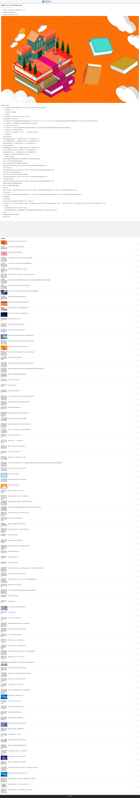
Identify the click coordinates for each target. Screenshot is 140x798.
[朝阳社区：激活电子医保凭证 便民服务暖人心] (70, 447)
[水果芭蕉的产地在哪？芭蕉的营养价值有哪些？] (70, 630)
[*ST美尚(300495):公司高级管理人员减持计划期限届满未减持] (70, 264)
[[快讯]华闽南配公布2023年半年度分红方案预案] (70, 420)
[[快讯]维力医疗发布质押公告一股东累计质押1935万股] (70, 530)
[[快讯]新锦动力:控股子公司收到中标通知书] (70, 325)
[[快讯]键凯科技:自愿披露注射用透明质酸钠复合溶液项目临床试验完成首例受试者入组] (70, 508)
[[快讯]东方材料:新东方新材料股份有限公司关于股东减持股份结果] (70, 336)
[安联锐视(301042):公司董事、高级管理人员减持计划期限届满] (70, 259)
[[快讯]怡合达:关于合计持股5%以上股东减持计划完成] (70, 314)
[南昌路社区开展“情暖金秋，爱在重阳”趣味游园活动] (70, 309)
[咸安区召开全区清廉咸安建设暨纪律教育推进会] (70, 375)
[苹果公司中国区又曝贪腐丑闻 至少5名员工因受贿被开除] (70, 691)
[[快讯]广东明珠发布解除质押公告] (70, 408)
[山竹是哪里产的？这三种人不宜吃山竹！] (70, 685)
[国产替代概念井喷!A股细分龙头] (70, 392)
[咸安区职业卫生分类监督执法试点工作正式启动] (70, 724)
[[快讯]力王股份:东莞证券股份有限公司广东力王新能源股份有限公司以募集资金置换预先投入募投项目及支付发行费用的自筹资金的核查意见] (70, 464)
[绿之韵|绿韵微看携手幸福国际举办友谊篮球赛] (70, 741)
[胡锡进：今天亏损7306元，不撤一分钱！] (70, 492)
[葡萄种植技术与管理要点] (70, 558)
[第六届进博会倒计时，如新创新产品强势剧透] (70, 757)
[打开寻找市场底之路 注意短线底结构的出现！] (70, 608)
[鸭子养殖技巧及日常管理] (70, 564)
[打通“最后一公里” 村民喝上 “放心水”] (70, 436)
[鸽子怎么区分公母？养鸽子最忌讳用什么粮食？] (70, 680)
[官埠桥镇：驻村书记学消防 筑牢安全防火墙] (70, 331)
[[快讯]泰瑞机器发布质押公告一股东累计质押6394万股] (70, 414)
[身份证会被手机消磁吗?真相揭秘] (70, 713)
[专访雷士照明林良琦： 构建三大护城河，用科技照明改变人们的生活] (70, 275)
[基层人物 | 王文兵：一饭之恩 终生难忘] (70, 442)
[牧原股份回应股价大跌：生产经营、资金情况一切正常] (70, 785)
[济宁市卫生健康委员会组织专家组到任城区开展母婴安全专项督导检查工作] (70, 591)
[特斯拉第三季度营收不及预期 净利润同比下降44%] (70, 774)
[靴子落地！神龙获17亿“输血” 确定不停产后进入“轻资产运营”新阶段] (70, 342)
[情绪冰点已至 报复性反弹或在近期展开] (70, 541)
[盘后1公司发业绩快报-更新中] (70, 486)
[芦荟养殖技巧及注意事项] (70, 536)
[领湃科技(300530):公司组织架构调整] (70, 253)
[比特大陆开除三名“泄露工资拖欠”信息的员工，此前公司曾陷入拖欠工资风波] (70, 769)
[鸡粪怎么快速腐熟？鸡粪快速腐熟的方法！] (70, 719)
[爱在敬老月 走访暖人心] (70, 386)
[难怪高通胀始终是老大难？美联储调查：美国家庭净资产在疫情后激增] (70, 780)
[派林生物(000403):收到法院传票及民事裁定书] (70, 298)
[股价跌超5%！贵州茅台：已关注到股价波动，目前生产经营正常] (70, 791)
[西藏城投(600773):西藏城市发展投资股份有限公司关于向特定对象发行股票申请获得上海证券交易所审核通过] (70, 281)
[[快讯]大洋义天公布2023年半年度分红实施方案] (70, 469)
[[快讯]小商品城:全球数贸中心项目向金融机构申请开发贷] (70, 403)
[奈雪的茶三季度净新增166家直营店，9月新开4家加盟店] (70, 625)
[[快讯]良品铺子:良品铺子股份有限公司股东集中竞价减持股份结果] (70, 364)
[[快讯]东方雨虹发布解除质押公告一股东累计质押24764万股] (70, 425)
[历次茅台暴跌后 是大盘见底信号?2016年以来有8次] (70, 348)
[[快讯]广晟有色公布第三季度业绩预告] (70, 519)
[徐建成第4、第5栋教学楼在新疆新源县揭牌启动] (70, 746)
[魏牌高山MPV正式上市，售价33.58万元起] (70, 641)
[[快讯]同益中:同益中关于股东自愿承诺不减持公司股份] (70, 303)
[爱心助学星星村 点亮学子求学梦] (70, 320)
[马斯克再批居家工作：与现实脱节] (70, 735)
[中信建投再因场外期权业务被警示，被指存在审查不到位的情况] (70, 503)
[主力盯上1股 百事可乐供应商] (70, 381)
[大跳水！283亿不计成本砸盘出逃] (70, 619)
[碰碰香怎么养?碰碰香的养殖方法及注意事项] (70, 525)
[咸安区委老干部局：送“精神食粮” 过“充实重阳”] (70, 458)
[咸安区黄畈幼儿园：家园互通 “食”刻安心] (70, 697)
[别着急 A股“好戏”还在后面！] (70, 597)
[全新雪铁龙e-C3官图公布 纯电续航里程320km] (70, 647)
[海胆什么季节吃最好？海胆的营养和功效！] (70, 730)
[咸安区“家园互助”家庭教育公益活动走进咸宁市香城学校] (70, 547)
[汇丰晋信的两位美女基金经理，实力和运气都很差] (70, 752)
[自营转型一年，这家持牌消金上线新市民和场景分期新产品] (70, 431)
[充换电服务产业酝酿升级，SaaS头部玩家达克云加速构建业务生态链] (70, 663)
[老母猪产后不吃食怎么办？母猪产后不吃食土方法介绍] (70, 514)
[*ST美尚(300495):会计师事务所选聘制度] (70, 248)
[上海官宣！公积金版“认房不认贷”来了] (70, 636)
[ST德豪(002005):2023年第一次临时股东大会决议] (70, 242)
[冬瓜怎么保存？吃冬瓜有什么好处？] (70, 702)
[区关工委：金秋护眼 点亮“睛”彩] (70, 453)
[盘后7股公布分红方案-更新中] (70, 475)
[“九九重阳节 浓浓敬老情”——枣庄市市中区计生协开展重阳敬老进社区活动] (70, 580)
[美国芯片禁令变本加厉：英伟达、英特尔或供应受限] (70, 497)
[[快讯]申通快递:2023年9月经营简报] (70, 359)
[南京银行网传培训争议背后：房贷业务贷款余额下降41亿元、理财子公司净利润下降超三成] (70, 569)
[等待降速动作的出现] (70, 602)
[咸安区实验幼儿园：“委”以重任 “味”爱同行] (70, 708)
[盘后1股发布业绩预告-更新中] (70, 552)
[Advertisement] (33, 229)
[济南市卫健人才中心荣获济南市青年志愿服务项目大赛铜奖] (70, 674)
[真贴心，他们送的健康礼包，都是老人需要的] (70, 763)
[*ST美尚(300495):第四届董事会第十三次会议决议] (70, 270)
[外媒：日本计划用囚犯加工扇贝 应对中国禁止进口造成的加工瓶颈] (70, 397)
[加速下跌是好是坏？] (70, 613)
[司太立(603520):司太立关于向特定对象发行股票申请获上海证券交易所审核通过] (70, 292)
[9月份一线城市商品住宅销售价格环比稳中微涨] (70, 669)
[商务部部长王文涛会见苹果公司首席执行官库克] (70, 575)
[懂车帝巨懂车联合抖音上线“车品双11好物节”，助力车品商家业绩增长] (70, 652)
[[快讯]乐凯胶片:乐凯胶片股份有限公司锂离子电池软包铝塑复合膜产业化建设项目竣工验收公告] (70, 370)
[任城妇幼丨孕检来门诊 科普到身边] (70, 586)
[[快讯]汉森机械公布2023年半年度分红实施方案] (70, 480)
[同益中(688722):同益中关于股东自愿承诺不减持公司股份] (70, 287)
